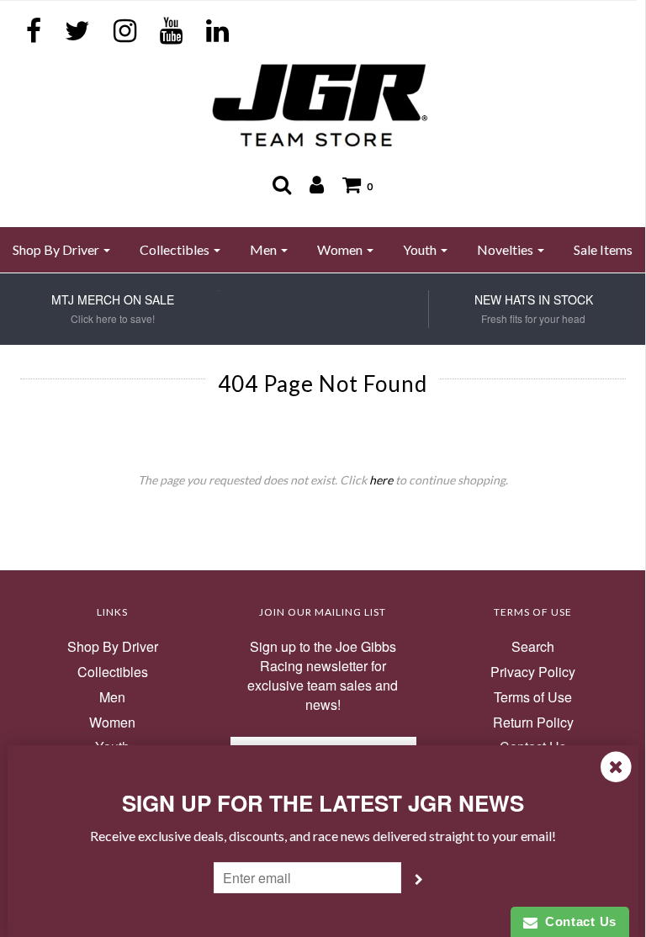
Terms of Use (533, 697)
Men (112, 697)
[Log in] (316, 184)
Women (112, 722)
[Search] (281, 184)
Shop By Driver (112, 647)
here (381, 480)
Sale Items (603, 249)
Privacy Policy (532, 672)
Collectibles (112, 672)
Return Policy (533, 722)
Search (532, 647)
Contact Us (577, 921)
